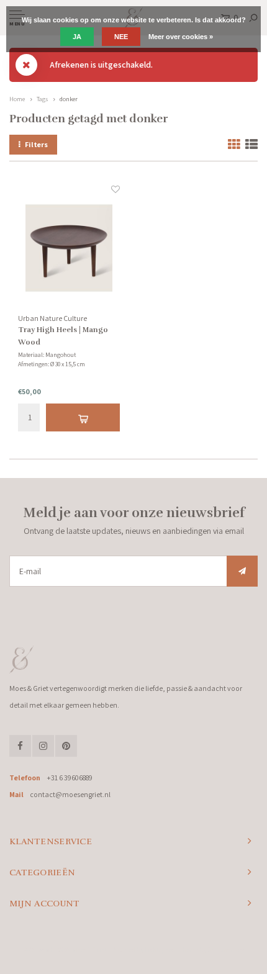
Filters (36, 144)
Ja (77, 36)
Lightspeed (160, 949)
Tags (42, 99)
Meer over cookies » (180, 36)
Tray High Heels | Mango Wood (63, 335)
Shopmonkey (225, 949)
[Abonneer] (242, 571)
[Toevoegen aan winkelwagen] (82, 417)
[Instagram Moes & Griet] (43, 746)
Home (17, 99)
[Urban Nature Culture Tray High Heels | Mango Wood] (68, 248)
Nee (121, 36)
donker (69, 99)
